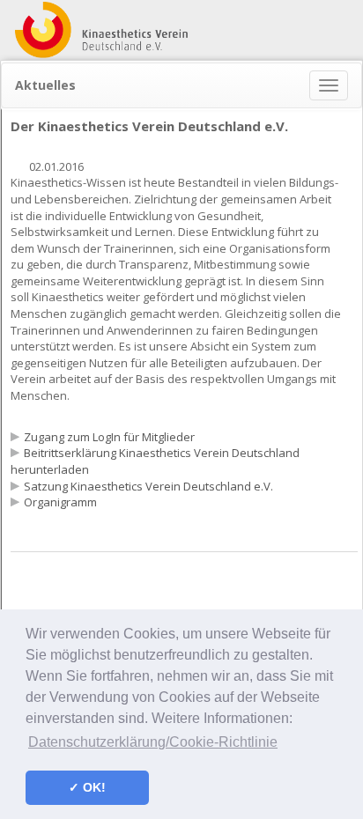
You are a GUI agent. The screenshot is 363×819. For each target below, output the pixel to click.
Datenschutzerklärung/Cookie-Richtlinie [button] (153, 741)
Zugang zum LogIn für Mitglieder (109, 437)
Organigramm (60, 502)
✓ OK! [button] (87, 787)
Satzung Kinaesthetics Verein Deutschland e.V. (148, 486)
